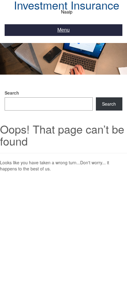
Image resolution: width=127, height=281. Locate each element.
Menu (63, 30)
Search (12, 93)
